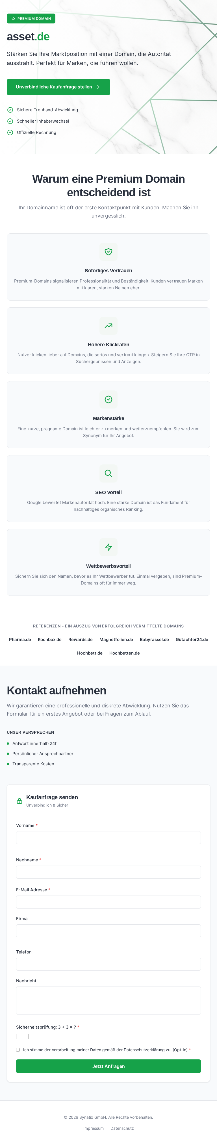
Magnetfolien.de (116, 639)
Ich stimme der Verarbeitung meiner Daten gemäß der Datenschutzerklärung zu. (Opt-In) (105, 1049)
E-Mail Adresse (31, 889)
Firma (22, 918)
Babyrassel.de (154, 639)
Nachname (27, 859)
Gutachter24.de (192, 639)
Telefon (24, 952)
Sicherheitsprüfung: (46, 1027)
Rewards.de (80, 639)
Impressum (93, 1128)
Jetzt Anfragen (108, 1066)
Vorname (25, 825)
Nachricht (26, 980)
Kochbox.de (50, 639)
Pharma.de (20, 639)
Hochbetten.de (124, 653)
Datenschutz (122, 1128)
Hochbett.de (90, 653)
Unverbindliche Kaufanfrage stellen (54, 87)
